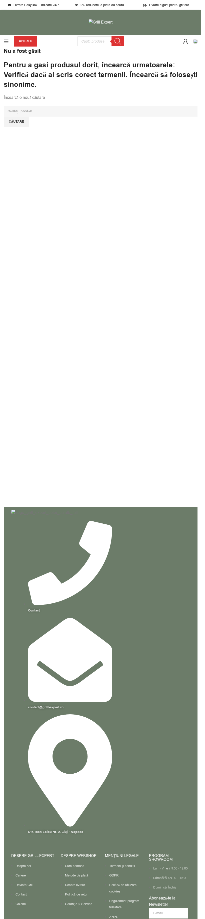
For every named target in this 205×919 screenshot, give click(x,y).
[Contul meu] (185, 41)
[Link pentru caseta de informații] (195, 41)
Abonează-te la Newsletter (162, 901)
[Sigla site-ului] (100, 22)
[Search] (118, 41)
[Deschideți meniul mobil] (6, 41)
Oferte (25, 41)
